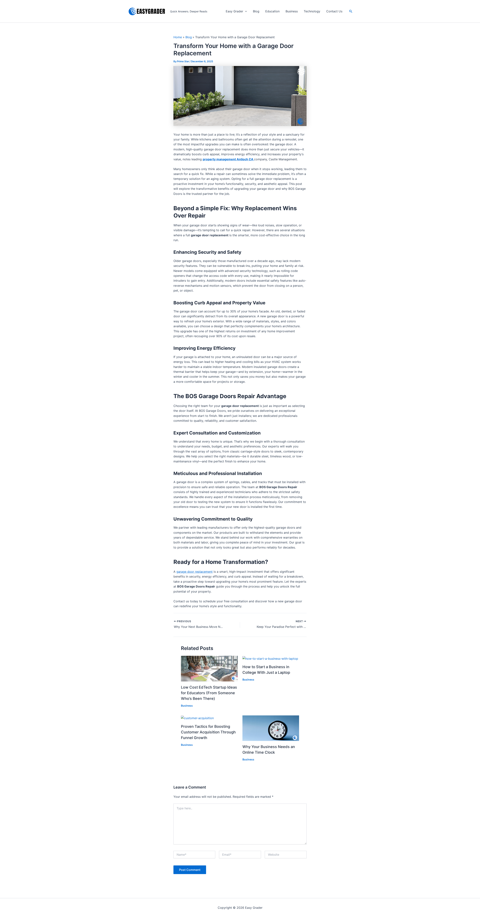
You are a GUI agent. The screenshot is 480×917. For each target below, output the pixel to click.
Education (272, 11)
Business (292, 11)
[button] (350, 11)
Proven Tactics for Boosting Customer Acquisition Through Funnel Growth (208, 732)
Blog (256, 11)
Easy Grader (234, 11)
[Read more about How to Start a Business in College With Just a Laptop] (270, 658)
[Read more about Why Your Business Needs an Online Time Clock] (270, 728)
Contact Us (334, 11)
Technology (312, 11)
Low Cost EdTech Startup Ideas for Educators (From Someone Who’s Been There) (209, 693)
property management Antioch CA (228, 159)
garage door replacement (194, 571)
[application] (245, 11)
